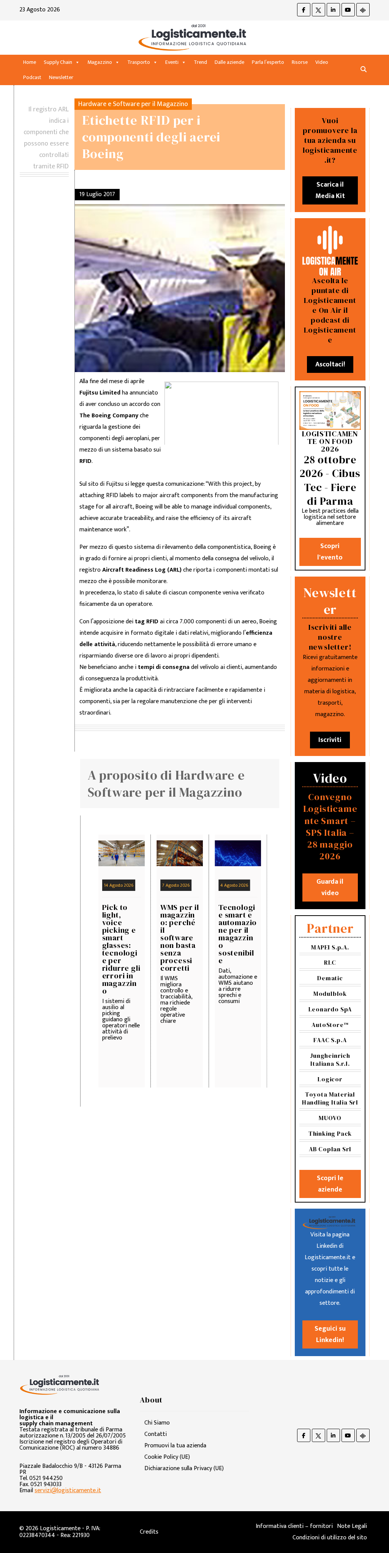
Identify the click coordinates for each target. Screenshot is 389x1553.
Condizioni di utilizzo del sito (330, 1537)
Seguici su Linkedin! (330, 1334)
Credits (149, 1532)
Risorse (300, 62)
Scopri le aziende (330, 1184)
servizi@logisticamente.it (68, 1490)
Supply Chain (58, 62)
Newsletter (61, 77)
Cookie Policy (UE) (167, 1457)
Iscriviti (330, 740)
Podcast (32, 77)
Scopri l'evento (330, 551)
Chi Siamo (157, 1423)
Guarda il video (329, 887)
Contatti (155, 1434)
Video (321, 62)
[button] (364, 70)
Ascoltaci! (330, 364)
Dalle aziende (229, 62)
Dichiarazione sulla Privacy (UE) (184, 1468)
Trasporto (138, 62)
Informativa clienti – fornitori (294, 1526)
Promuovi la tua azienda (175, 1445)
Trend (200, 62)
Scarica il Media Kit (330, 190)
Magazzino (99, 62)
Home (29, 62)
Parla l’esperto (268, 62)
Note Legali (352, 1526)
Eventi (172, 62)
